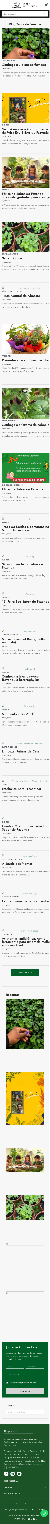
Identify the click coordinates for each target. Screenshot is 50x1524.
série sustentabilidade (12, 291)
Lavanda (5, 672)
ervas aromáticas (10, 254)
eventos (5, 125)
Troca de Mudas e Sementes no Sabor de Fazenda (25, 528)
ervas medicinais (9, 420)
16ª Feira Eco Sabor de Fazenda (25, 601)
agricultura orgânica (12, 859)
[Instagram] (6, 1474)
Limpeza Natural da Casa (20, 751)
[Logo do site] (25, 4)
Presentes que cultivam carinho (25, 360)
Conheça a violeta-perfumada (24, 64)
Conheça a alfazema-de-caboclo (25, 424)
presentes (6, 356)
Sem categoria (16, 485)
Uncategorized (8, 60)
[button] (25, 972)
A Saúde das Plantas (17, 863)
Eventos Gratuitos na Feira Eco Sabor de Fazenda (25, 828)
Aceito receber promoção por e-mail (23, 1382)
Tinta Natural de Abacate (21, 295)
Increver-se (25, 1391)
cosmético (6, 784)
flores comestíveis (10, 897)
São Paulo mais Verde (18, 714)
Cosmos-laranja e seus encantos (25, 901)
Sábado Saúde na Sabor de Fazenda (22, 566)
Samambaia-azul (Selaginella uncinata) (23, 641)
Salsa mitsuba (12, 258)
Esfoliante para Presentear (21, 788)
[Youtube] (19, 1474)
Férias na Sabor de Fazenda (22, 489)
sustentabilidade (9, 747)
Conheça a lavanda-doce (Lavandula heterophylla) (20, 678)
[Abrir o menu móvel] (3, 5)
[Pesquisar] (45, 14)
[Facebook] (12, 1474)
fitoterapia (7, 934)
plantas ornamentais (11, 635)
